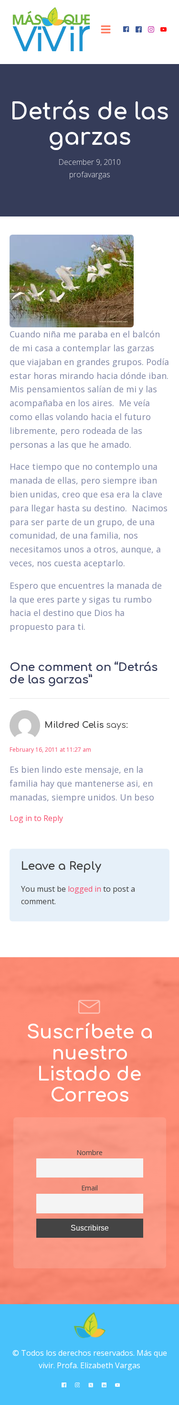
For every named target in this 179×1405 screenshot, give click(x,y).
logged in (84, 889)
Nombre (89, 1152)
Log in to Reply (36, 818)
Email (89, 1187)
